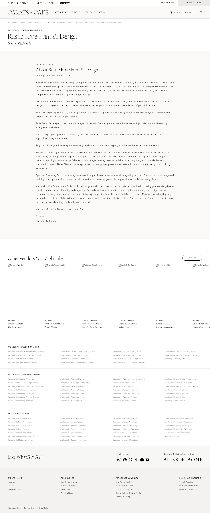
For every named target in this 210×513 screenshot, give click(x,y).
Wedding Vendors (15, 22)
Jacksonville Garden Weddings (125, 425)
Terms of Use (29, 508)
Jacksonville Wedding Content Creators (24, 397)
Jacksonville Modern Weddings (20, 440)
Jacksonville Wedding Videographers (75, 390)
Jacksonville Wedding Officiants (126, 393)
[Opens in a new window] (18, 3)
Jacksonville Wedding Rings (176, 390)
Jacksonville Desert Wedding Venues (128, 355)
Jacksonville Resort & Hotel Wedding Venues (26, 351)
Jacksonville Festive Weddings (177, 433)
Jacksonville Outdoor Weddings (73, 436)
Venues (89, 12)
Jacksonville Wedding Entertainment (22, 390)
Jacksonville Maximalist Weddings (179, 418)
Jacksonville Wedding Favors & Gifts (22, 379)
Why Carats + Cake (123, 482)
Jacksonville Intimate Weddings (73, 425)
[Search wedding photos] (65, 3)
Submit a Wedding (68, 486)
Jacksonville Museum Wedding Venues (75, 359)
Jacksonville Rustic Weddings (72, 418)
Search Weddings (186, 482)
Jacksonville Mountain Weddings (126, 429)
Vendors (75, 12)
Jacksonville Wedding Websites (20, 401)
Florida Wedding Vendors (33, 22)
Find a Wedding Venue (188, 489)
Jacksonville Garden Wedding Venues (128, 359)
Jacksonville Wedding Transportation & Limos (26, 386)
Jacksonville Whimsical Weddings (178, 429)
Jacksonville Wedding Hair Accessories (181, 379)
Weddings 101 (66, 489)
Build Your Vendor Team (188, 486)
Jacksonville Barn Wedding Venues (74, 355)
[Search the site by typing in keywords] (199, 12)
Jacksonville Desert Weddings (125, 418)
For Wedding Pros (184, 13)
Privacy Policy (43, 508)
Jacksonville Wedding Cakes (71, 397)
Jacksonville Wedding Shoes (124, 401)
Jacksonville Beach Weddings (125, 433)
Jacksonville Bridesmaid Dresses (178, 383)
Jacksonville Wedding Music (124, 383)
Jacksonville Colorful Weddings (125, 440)
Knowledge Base (14, 489)
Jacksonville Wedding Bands (176, 393)
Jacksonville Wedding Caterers (72, 393)
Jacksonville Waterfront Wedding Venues (181, 355)
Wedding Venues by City (175, 359)
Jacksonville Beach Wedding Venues (128, 351)
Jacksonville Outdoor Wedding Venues (180, 351)
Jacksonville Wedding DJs (175, 397)
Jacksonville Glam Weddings (19, 422)
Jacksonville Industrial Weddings (21, 436)
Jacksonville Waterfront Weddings (126, 436)
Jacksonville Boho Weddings (19, 418)
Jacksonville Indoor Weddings (72, 433)
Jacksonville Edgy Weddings (19, 429)
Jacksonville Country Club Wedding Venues (77, 351)
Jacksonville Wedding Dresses (125, 397)
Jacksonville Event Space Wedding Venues (25, 355)
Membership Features (124, 486)
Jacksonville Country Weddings (73, 440)
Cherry (101, 12)
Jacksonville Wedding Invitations (84, 22)
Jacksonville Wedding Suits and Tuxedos (181, 386)
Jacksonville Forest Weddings (125, 422)
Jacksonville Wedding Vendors (57, 22)
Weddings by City (172, 436)
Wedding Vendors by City (175, 401)
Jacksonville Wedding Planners (72, 379)
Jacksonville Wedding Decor (124, 386)
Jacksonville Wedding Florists (72, 386)
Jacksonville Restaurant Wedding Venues (77, 362)
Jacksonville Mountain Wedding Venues (129, 362)
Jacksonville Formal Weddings (20, 433)
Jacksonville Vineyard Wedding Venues (24, 359)
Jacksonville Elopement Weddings (74, 429)
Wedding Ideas (67, 493)
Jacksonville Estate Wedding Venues (22, 362)
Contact (11, 486)
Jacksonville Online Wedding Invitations (24, 383)
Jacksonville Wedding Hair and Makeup (129, 379)
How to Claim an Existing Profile (128, 493)
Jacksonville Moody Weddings (177, 425)
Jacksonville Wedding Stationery (21, 393)
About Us (11, 482)
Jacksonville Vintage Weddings (72, 422)
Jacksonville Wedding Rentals (125, 390)
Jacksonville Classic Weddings (20, 425)
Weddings (60, 12)
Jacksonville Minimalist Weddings (178, 422)
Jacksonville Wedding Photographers (75, 383)
